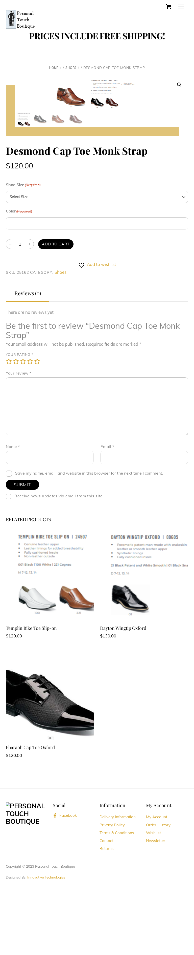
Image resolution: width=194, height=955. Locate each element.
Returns (107, 848)
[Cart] (168, 7)
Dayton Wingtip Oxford (123, 628)
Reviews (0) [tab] (27, 293)
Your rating (19, 354)
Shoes (71, 68)
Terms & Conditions (117, 832)
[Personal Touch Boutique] (20, 19)
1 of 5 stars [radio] (9, 361)
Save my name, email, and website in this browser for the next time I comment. (89, 473)
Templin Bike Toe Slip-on (31, 628)
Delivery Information (118, 816)
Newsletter (155, 840)
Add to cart (56, 244)
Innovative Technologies (46, 877)
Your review (19, 373)
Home (54, 68)
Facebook (67, 815)
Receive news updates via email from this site (58, 496)
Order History (158, 825)
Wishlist (153, 832)
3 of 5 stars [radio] (23, 361)
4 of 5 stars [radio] (30, 361)
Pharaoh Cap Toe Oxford (30, 747)
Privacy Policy (112, 825)
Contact (106, 840)
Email (107, 446)
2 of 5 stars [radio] (16, 361)
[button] (179, 84)
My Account (156, 816)
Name (13, 446)
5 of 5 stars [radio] (37, 361)
